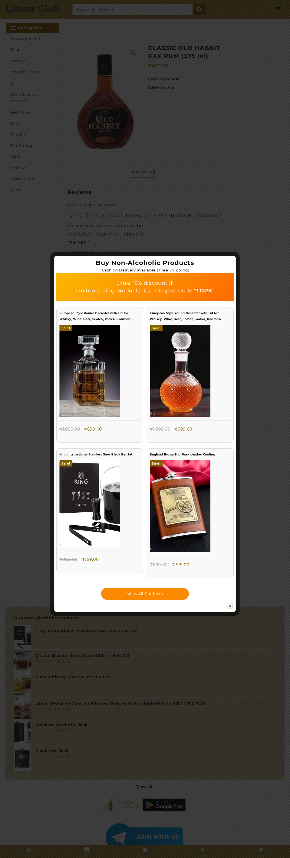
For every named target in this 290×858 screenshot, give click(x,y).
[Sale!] (89, 372)
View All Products (145, 593)
